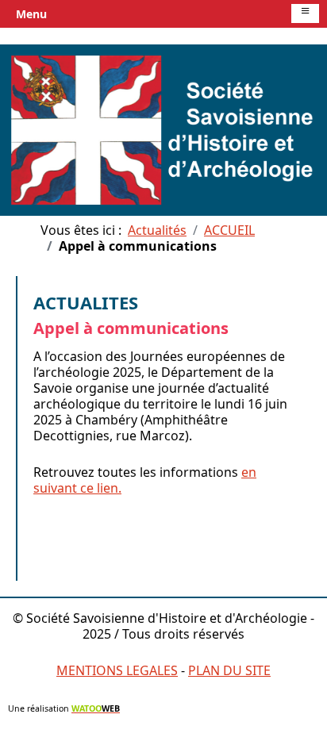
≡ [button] (305, 12)
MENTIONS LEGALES (117, 670)
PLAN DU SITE (229, 670)
